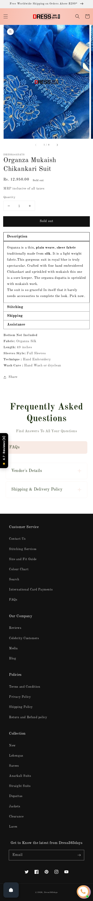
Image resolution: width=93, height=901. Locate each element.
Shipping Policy (21, 707)
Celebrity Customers (24, 638)
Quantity (9, 197)
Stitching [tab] (15, 307)
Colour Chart (18, 569)
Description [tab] (17, 236)
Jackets (14, 806)
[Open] (11, 890)
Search (14, 579)
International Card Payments (31, 589)
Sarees (14, 765)
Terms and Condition (24, 686)
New (12, 745)
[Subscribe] (79, 855)
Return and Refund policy (28, 717)
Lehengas (16, 755)
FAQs (13, 599)
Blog (12, 658)
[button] (6, 16)
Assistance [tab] (16, 324)
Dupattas (16, 796)
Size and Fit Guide (23, 559)
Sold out (46, 221)
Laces (13, 826)
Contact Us (17, 538)
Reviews (15, 628)
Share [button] (13, 377)
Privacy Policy (20, 696)
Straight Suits (19, 786)
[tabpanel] (46, 272)
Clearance (16, 816)
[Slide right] (57, 145)
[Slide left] (36, 145)
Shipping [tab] (15, 316)
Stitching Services (23, 549)
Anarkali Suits (20, 776)
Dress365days (51, 892)
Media (13, 648)
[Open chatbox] (83, 891)
